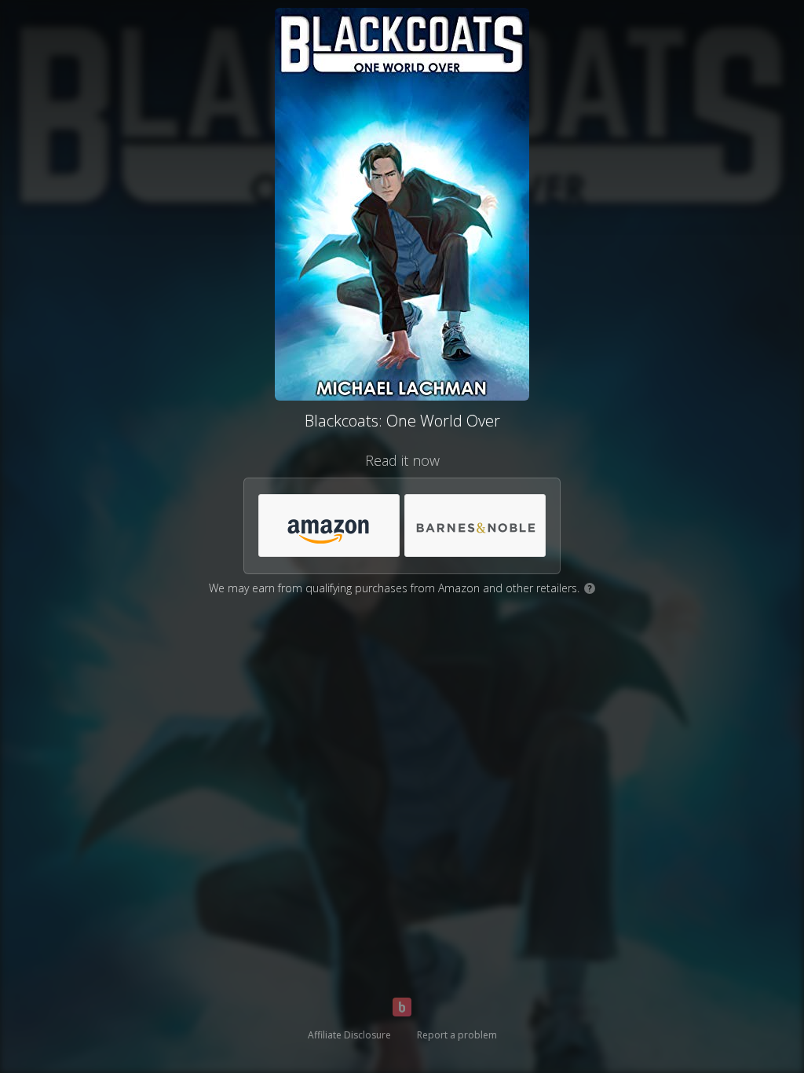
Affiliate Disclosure (349, 1035)
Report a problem (457, 1035)
